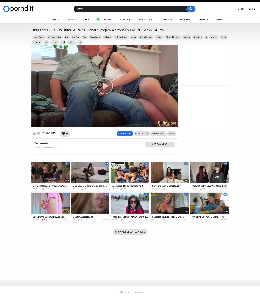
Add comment (159, 144)
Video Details (141, 134)
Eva (66, 37)
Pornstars (145, 19)
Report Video (158, 134)
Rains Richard (146, 37)
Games (219, 19)
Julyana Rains (121, 37)
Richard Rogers (173, 37)
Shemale (203, 19)
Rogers (187, 37)
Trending (72, 19)
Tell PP (72, 42)
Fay (84, 37)
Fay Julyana (95, 37)
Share (172, 134)
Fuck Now (185, 19)
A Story (214, 37)
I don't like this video (38, 133)
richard (159, 37)
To (46, 42)
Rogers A (198, 37)
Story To (37, 42)
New (87, 19)
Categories (125, 19)
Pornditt (124, 292)
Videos (55, 19)
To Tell (54, 42)
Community (166, 19)
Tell (63, 42)
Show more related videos (130, 232)
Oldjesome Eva (54, 37)
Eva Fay (75, 37)
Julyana (107, 37)
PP (80, 42)
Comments (41, 143)
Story (223, 37)
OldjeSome (39, 37)
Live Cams (106, 19)
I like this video (34, 133)
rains (133, 37)
